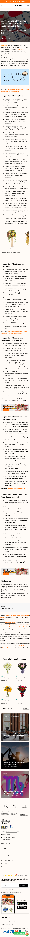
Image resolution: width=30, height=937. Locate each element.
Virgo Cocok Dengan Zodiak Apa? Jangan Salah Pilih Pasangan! (13, 792)
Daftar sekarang (14, 813)
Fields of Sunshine (6, 701)
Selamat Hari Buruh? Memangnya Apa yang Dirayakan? (13, 763)
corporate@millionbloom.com (9, 837)
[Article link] (15, 727)
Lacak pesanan (22, 814)
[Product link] (7, 671)
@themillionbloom (8, 645)
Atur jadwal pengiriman (24, 815)
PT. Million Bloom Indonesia (11, 831)
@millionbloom (23, 645)
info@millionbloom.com (5, 814)
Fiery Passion (19, 701)
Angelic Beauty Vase (6, 678)
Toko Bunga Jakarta (10, 622)
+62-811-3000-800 (4, 813)
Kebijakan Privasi (18, 891)
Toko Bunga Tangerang (18, 624)
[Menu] (1, 5)
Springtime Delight (20, 678)
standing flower (25, 615)
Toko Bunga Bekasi (22, 627)
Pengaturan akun (14, 814)
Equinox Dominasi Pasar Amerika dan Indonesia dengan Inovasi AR (13, 734)
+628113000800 (6, 839)
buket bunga (9, 615)
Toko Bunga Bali (7, 624)
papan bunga (16, 615)
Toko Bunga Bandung (8, 627)
